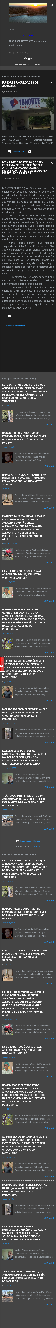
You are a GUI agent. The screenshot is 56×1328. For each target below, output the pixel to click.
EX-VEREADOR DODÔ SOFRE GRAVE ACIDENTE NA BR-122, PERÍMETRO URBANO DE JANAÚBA (22, 574)
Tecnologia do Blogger (29, 841)
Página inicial (22, 64)
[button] (52, 83)
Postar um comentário (15, 326)
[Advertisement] (28, 349)
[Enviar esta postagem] (29, 152)
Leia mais (49, 424)
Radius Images (35, 846)
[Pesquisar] (52, 5)
